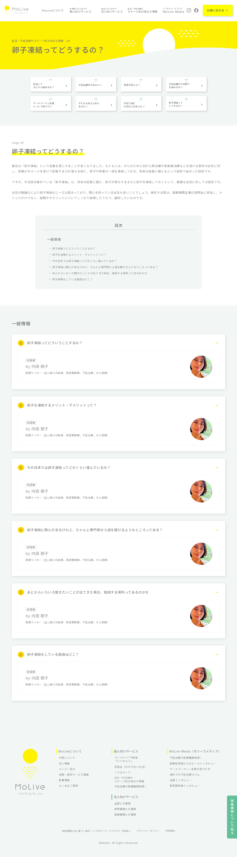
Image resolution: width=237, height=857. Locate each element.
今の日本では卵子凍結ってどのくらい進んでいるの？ (84, 261)
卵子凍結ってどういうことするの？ (74, 248)
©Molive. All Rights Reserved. (118, 843)
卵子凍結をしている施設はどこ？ (72, 279)
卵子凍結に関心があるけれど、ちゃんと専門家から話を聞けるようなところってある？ (105, 267)
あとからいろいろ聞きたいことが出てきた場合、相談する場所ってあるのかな (99, 273)
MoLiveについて (53, 10)
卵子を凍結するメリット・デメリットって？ (79, 254)
